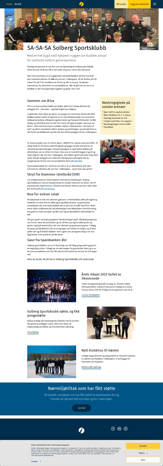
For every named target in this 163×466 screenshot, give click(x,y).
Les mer (81, 407)
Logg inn (139, 4)
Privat (9, 4)
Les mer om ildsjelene (91, 295)
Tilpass (142, 453)
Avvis (143, 460)
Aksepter (143, 446)
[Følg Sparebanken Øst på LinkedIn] (119, 429)
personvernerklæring (43, 455)
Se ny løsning (32, 332)
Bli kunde (121, 4)
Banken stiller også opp (91, 367)
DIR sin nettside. (47, 188)
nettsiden (78, 161)
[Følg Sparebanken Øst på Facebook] (113, 429)
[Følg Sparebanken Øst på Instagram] (126, 429)
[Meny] (155, 4)
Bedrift (18, 4)
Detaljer (34, 461)
